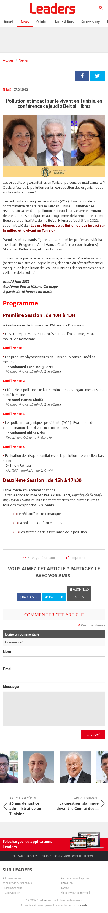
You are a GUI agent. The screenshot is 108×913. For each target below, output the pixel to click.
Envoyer (93, 734)
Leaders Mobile (11, 892)
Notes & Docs (64, 21)
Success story (62, 856)
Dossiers (32, 856)
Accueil (8, 60)
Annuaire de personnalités (17, 883)
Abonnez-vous (80, 593)
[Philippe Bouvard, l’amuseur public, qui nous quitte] (72, 767)
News (23, 60)
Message (11, 686)
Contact (65, 888)
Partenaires (18, 856)
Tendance (89, 856)
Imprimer (78, 557)
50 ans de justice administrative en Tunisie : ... (25, 806)
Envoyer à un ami (41, 557)
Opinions (77, 856)
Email (8, 668)
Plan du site (67, 883)
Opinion (41, 21)
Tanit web (81, 905)
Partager (82, 76)
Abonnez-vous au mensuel (75, 892)
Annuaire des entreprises (75, 878)
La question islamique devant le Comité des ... (78, 804)
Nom (7, 651)
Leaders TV (46, 856)
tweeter (97, 76)
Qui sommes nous (12, 888)
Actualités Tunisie (12, 878)
